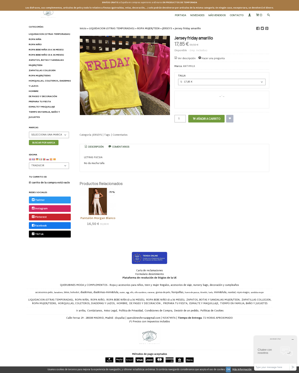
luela (211, 292)
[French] (33, 160)
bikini (66, 292)
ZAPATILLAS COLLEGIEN (42, 71)
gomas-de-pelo (163, 292)
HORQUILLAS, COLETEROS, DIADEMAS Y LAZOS (50, 83)
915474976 (169, 318)
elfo (131, 292)
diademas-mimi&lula (105, 292)
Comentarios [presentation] (120, 146)
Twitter (40, 200)
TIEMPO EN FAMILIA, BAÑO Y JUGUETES (44, 114)
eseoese (151, 292)
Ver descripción (187, 58)
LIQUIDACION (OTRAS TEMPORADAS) (49, 34)
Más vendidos (217, 15)
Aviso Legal (110, 311)
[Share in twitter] (262, 28)
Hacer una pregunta (213, 58)
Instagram (41, 209)
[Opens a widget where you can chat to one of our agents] (275, 353)
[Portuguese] (44, 160)
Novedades (197, 15)
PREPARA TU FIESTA (40, 102)
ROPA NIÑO (35, 45)
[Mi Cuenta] (249, 15)
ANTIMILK (189, 66)
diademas (86, 292)
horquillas (177, 292)
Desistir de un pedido (186, 311)
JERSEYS (97, 135)
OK (228, 369)
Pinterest (41, 217)
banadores (58, 292)
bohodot (74, 292)
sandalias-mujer (257, 292)
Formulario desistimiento (149, 274)
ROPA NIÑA (35, 39)
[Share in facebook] (258, 28)
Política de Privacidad (131, 311)
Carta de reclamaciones (149, 271)
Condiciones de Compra (158, 311)
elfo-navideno (140, 292)
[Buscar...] (268, 15)
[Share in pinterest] (267, 28)
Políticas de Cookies (212, 311)
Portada (180, 15)
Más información (242, 369)
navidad (231, 292)
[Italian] (40, 160)
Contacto (236, 15)
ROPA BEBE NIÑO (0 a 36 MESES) (46, 55)
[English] (30, 160)
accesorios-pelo (44, 292)
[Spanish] (51, 160)
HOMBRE (33, 91)
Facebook (41, 226)
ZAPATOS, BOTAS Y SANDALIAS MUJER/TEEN (46, 62)
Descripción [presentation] (96, 146)
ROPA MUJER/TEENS (40, 76)
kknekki (203, 292)
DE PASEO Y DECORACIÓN (43, 96)
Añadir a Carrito (208, 119)
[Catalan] (55, 160)
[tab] (94, 146)
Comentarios (120, 135)
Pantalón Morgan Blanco (97, 218)
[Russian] (47, 160)
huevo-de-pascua (192, 292)
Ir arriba (80, 311)
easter (122, 292)
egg (127, 292)
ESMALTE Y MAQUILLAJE (42, 107)
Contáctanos (94, 311)
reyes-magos (243, 292)
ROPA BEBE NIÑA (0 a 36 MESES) (46, 50)
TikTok (39, 234)
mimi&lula (220, 292)
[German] (37, 160)
